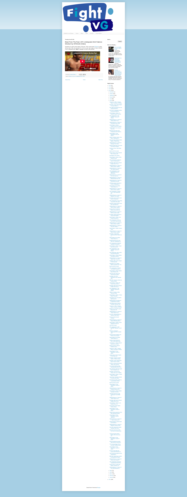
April (111, 472)
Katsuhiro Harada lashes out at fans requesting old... (116, 204)
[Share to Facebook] (84, 74)
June (111, 100)
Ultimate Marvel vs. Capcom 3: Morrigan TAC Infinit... (116, 143)
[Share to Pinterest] (85, 74)
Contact (91, 33)
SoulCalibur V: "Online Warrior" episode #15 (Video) (116, 343)
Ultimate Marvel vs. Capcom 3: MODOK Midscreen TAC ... (116, 178)
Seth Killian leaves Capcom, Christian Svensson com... (115, 304)
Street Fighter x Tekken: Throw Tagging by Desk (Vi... (116, 323)
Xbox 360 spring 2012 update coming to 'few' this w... (115, 428)
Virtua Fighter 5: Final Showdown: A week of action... (114, 352)
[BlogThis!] (81, 74)
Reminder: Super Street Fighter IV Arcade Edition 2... (116, 105)
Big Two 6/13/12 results (114, 382)
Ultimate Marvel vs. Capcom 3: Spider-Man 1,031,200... (116, 259)
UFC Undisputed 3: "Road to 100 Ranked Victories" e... (115, 269)
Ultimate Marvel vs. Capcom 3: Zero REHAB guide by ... (116, 468)
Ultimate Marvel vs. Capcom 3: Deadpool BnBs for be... (116, 389)
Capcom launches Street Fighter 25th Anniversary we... (115, 434)
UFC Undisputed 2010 (78, 76)
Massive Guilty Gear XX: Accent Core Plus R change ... (116, 146)
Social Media (99, 33)
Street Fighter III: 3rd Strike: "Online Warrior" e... (115, 186)
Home (77, 33)
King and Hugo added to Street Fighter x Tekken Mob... (116, 140)
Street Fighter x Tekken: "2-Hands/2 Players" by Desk (115, 114)
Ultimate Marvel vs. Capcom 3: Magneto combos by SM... (116, 425)
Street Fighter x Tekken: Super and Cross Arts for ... (115, 246)
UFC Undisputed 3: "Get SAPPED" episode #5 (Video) (114, 116)
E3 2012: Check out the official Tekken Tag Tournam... (116, 364)
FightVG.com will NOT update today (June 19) (115, 309)
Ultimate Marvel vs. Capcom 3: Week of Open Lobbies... (116, 166)
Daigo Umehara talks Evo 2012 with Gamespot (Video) (116, 413)
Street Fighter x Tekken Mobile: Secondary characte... (116, 256)
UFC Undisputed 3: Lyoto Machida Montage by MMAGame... (115, 172)
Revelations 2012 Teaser (115, 155)
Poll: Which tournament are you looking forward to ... (116, 108)
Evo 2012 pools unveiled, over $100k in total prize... (116, 198)
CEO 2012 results (113, 325)
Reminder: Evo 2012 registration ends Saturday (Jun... (115, 277)
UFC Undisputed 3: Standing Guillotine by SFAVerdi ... (115, 244)
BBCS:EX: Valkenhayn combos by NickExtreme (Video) (116, 457)
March (111, 473)
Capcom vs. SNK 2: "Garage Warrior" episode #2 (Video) (116, 307)
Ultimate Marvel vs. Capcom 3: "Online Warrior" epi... (116, 120)
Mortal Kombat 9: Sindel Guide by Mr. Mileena (116, 422)
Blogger (98, 487)
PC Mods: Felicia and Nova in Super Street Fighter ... (115, 215)
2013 (110, 88)
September (112, 95)
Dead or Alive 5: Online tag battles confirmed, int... (115, 465)
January (111, 477)
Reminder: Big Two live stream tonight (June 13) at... (116, 401)
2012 (110, 90)
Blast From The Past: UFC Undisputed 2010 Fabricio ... (116, 131)
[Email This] (79, 74)
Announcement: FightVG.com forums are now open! (115, 335)
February (112, 475)
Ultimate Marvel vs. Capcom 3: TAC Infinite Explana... (116, 169)
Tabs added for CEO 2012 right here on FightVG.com (116, 369)
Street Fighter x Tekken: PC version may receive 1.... (115, 283)
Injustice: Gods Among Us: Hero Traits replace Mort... (115, 341)
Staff (87, 33)
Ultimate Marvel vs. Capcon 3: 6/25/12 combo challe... (115, 212)
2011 (110, 479)
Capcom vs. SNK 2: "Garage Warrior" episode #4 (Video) (116, 103)
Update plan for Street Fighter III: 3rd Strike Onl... (115, 356)
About (82, 33)
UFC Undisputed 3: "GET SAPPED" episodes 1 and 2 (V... (116, 328)
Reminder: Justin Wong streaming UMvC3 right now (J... (116, 234)
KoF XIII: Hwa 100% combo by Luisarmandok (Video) (116, 380)
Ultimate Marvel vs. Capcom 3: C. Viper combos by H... (116, 419)
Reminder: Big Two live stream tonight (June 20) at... (116, 286)
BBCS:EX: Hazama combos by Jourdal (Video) (116, 281)
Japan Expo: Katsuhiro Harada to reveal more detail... (116, 378)
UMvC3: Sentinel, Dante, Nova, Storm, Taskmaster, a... (116, 138)
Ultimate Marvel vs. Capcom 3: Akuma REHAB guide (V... (116, 320)
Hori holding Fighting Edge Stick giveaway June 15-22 (115, 367)
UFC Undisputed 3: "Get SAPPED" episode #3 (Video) (114, 289)
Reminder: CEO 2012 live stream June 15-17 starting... (116, 372)
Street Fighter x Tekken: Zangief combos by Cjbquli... (116, 126)
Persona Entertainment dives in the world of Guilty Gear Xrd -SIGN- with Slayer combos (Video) (118, 72)
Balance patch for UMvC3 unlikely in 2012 (115, 346)
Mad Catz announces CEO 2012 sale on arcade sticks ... (115, 431)
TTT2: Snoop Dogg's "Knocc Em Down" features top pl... (115, 445)
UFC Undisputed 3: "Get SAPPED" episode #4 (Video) (114, 249)
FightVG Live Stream (68, 33)
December (112, 91)
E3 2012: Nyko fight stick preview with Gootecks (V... (115, 451)
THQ (73, 76)
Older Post (100, 79)
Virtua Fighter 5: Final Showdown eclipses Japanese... (114, 416)
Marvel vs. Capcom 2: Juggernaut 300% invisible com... (115, 332)
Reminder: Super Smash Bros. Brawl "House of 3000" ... (116, 361)
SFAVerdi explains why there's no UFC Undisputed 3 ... (115, 184)
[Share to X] (82, 74)
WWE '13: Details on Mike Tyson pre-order (115, 293)
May (111, 470)
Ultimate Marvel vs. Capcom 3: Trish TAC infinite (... (116, 226)
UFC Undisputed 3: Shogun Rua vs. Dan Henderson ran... (115, 192)
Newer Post (67, 79)
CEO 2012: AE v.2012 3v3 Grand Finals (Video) (115, 274)
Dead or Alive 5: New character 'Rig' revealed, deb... (116, 153)
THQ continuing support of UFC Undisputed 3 (116, 454)
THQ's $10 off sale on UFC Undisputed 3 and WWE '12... (115, 394)
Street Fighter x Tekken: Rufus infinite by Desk (115, 158)
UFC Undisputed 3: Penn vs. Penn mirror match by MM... (115, 221)
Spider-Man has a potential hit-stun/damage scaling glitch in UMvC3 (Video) (118, 60)
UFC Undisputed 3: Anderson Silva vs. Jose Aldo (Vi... (115, 160)
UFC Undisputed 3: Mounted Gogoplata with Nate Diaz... (115, 462)
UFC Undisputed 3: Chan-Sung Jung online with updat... (116, 201)
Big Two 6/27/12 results (114, 151)
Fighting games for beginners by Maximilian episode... (115, 301)
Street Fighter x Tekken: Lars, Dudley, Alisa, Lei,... (115, 403)
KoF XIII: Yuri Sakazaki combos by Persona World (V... (116, 111)
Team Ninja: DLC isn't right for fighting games (115, 298)
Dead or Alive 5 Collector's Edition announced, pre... (115, 210)
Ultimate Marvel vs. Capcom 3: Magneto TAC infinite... (116, 196)
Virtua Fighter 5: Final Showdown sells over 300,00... (114, 134)
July (111, 98)
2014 (110, 87)
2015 (110, 85)
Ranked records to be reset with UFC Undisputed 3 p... (115, 241)
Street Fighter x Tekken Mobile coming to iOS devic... (116, 391)
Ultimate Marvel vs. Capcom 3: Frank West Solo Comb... (116, 123)
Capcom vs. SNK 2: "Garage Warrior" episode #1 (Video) (116, 349)
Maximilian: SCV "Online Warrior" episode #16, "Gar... (116, 264)
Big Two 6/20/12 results (114, 266)
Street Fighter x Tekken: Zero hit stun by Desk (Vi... (115, 218)
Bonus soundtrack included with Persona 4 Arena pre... (115, 442)
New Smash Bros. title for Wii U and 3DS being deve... (116, 253)
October (111, 93)
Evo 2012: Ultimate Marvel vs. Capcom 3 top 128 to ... (115, 315)
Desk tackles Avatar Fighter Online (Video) (115, 406)
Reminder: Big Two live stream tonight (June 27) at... (116, 163)
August (111, 97)
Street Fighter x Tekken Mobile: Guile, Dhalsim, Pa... (116, 271)
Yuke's (83, 76)
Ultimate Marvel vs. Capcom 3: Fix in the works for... (116, 175)
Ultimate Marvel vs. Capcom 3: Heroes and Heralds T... (116, 459)
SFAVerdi (96, 46)
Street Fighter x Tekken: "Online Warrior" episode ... (116, 295)
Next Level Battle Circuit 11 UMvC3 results (117, 48)
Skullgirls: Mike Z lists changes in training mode (116, 261)
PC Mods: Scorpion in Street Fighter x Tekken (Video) (115, 358)
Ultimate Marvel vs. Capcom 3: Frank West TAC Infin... (116, 181)
